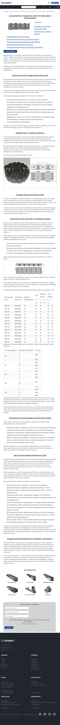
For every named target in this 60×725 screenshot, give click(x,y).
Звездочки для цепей (35, 669)
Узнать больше (10, 51)
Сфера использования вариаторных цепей (20, 44)
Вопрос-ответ (4, 667)
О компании (3, 659)
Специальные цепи (35, 667)
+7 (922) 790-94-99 (34, 700)
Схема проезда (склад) (7, 693)
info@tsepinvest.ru (6, 648)
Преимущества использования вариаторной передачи (23, 42)
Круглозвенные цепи (35, 665)
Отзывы (2, 661)
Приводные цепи (34, 659)
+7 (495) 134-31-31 (6, 645)
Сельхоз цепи (33, 661)
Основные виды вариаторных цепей (18, 36)
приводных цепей (17, 96)
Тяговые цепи (33, 662)
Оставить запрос (4, 665)
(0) (58, 7)
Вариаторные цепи (8, 55)
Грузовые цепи (34, 664)
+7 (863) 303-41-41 (34, 681)
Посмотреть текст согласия (28, 623)
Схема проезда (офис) (7, 690)
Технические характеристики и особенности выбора (23, 39)
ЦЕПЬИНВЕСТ (43, 559)
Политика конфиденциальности (30, 714)
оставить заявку (55, 2)
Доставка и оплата (5, 664)
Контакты (3, 662)
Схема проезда (35, 693)
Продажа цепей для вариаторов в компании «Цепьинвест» (25, 47)
